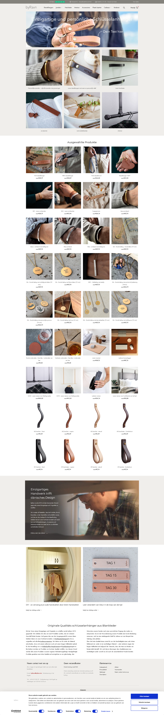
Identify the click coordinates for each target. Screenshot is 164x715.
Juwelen (58, 7)
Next (137, 31)
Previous (26, 31)
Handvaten (68, 7)
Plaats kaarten (97, 7)
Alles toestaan (144, 696)
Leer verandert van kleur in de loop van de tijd (102, 605)
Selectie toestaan (144, 702)
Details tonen (105, 711)
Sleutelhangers (48, 7)
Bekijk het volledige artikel (33, 610)
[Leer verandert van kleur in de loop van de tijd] (110, 574)
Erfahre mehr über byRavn (38, 533)
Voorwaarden (118, 670)
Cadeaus (107, 7)
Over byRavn (136, 1)
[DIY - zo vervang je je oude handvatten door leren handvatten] (53, 574)
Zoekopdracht (103, 667)
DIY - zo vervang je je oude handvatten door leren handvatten (52, 605)
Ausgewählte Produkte (82, 142)
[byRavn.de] (31, 7)
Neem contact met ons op (122, 672)
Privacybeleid (103, 670)
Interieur (77, 7)
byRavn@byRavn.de (36, 673)
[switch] (59, 711)
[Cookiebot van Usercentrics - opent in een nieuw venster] (16, 711)
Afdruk (116, 667)
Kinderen (116, 7)
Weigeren (144, 708)
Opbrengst (102, 672)
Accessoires (86, 7)
